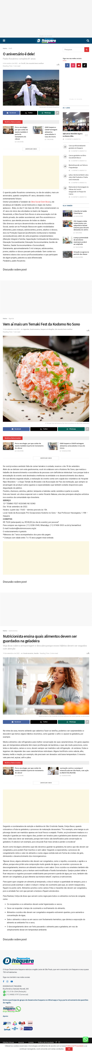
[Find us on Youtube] (79, 65)
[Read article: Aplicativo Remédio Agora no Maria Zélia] (76, 121)
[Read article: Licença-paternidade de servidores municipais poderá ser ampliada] (67, 240)
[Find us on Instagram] (73, 65)
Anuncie (21, 1042)
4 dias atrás (19, 451)
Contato (31, 1042)
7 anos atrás (79, 247)
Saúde (36, 653)
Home (5, 48)
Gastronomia (35, 329)
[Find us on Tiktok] (84, 65)
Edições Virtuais (8, 1042)
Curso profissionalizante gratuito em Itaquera (77, 147)
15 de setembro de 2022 (11, 329)
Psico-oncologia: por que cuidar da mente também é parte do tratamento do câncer (29, 445)
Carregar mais (31, 149)
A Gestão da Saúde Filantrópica (80, 212)
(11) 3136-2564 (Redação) (16, 992)
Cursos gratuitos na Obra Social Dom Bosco (77, 156)
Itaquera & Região (47, 329)
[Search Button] (88, 41)
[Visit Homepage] (46, 40)
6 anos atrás (79, 257)
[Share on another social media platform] (57, 113)
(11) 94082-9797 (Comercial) (17, 994)
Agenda (11, 318)
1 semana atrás (66, 451)
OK (69, 1049)
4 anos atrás (79, 216)
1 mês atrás (78, 233)
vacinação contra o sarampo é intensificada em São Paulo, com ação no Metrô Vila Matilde (74, 770)
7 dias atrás (49, 139)
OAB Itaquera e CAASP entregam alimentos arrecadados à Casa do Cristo (51, 132)
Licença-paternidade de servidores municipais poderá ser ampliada (81, 241)
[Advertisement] (46, 16)
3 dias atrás (19, 142)
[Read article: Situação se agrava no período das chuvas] (67, 254)
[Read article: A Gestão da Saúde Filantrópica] (67, 213)
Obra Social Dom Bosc (40, 202)
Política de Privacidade (46, 1042)
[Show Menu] (4, 41)
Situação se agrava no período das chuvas (81, 253)
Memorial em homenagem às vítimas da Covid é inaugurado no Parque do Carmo (79, 190)
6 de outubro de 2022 (10, 63)
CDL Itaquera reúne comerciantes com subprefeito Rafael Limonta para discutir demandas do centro (81, 225)
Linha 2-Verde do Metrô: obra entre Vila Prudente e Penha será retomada (78, 177)
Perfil (10, 48)
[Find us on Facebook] (67, 65)
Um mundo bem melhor (35, 63)
